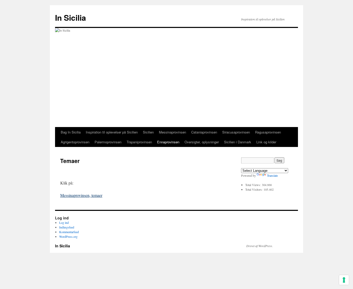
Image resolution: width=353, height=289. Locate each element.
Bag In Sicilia (71, 132)
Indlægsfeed (66, 227)
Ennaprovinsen (168, 141)
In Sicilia (70, 17)
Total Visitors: (254, 189)
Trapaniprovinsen (139, 141)
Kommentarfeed (69, 232)
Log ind (64, 222)
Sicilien (148, 132)
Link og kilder (266, 141)
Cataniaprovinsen (204, 132)
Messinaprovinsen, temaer (81, 195)
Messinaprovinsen (172, 132)
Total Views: (253, 185)
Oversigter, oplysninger (202, 141)
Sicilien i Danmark (237, 141)
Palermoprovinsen (108, 141)
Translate (272, 175)
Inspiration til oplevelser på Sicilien (112, 132)
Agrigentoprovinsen (75, 141)
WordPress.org (68, 236)
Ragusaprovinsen (268, 132)
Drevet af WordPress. (259, 246)
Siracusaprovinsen (236, 132)
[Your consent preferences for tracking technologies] (344, 280)
